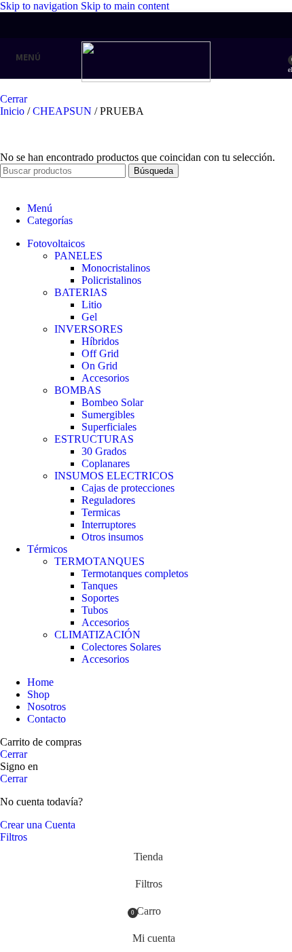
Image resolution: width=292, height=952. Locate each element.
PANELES (78, 255)
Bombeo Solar (112, 402)
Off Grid (100, 353)
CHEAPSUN (63, 111)
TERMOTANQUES (99, 561)
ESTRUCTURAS (94, 439)
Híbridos (100, 341)
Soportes (100, 598)
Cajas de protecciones (128, 488)
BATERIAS (80, 292)
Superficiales (108, 427)
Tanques (99, 585)
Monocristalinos (115, 268)
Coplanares (105, 463)
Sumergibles (107, 414)
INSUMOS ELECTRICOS (114, 475)
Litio (91, 304)
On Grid (99, 365)
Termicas (100, 512)
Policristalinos (111, 280)
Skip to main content (125, 6)
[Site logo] (146, 78)
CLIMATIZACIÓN (97, 634)
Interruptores (108, 524)
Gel (89, 317)
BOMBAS (77, 390)
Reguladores (108, 500)
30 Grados (103, 451)
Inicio (13, 111)
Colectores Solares (121, 647)
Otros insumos (112, 537)
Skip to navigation (40, 6)
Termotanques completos (134, 573)
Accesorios (105, 378)
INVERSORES (88, 329)
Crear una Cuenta (37, 824)
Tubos (94, 610)
